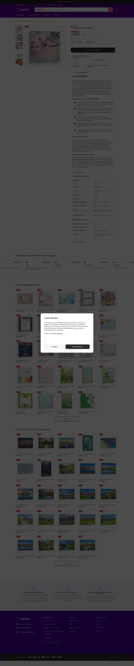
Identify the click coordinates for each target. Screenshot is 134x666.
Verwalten (54, 346)
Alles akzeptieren (78, 346)
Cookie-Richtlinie (57, 333)
